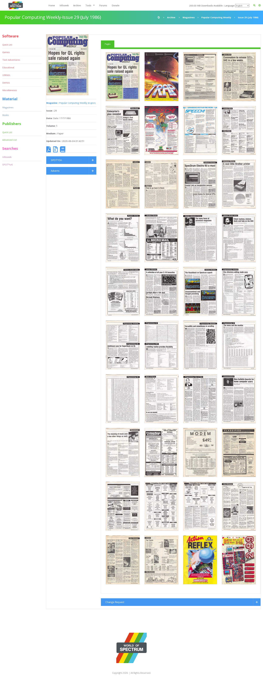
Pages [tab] (107, 44)
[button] (259, 5)
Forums (103, 5)
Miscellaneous (9, 90)
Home (51, 5)
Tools (88, 5)
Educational (8, 67)
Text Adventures (11, 59)
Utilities (6, 74)
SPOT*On (56, 160)
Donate (115, 5)
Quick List (7, 44)
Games (6, 52)
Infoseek (64, 5)
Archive (77, 5)
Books (5, 114)
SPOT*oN (7, 164)
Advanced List (9, 139)
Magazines (189, 17)
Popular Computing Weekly (216, 17)
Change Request (114, 602)
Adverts (55, 170)
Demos (6, 82)
